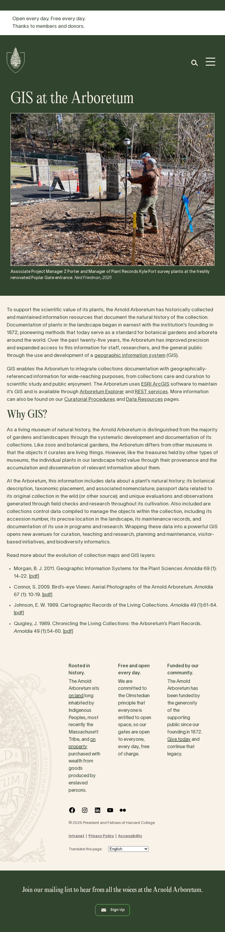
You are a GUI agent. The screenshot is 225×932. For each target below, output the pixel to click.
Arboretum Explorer (102, 392)
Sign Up (117, 910)
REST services (151, 392)
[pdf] (47, 595)
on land (76, 696)
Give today (179, 740)
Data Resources (144, 399)
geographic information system (129, 355)
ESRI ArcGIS (155, 384)
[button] (194, 63)
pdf (34, 576)
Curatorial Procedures (89, 399)
